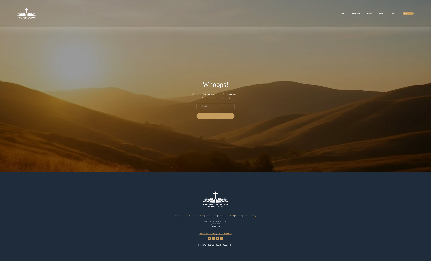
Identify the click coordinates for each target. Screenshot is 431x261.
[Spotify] (213, 238)
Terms (245, 216)
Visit (232, 216)
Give (392, 13)
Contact (238, 216)
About (191, 216)
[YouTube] (221, 238)
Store (381, 13)
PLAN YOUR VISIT (408, 13)
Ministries (200, 216)
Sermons (178, 216)
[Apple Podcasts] (209, 238)
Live (185, 216)
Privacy (253, 216)
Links (220, 216)
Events (369, 13)
